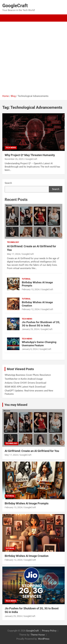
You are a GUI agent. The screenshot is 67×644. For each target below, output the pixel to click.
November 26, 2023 (14, 159)
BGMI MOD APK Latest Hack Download (25, 386)
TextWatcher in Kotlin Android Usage (24, 378)
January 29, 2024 (30, 329)
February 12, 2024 (30, 309)
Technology (13, 242)
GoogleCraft (15, 5)
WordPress (43, 638)
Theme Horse (38, 634)
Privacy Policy (49, 630)
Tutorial (26, 279)
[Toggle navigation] (6, 18)
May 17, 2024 (13, 254)
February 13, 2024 (30, 289)
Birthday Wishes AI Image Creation (26, 556)
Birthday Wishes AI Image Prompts (26, 503)
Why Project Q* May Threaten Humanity (30, 155)
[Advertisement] (33, 59)
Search (8, 183)
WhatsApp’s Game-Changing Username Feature (39, 343)
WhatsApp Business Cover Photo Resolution (28, 375)
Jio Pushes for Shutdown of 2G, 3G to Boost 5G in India (41, 324)
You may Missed (16, 405)
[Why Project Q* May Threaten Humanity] (33, 132)
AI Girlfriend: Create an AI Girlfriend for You (32, 451)
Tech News (11, 148)
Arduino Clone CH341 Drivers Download (25, 382)
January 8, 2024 (30, 349)
